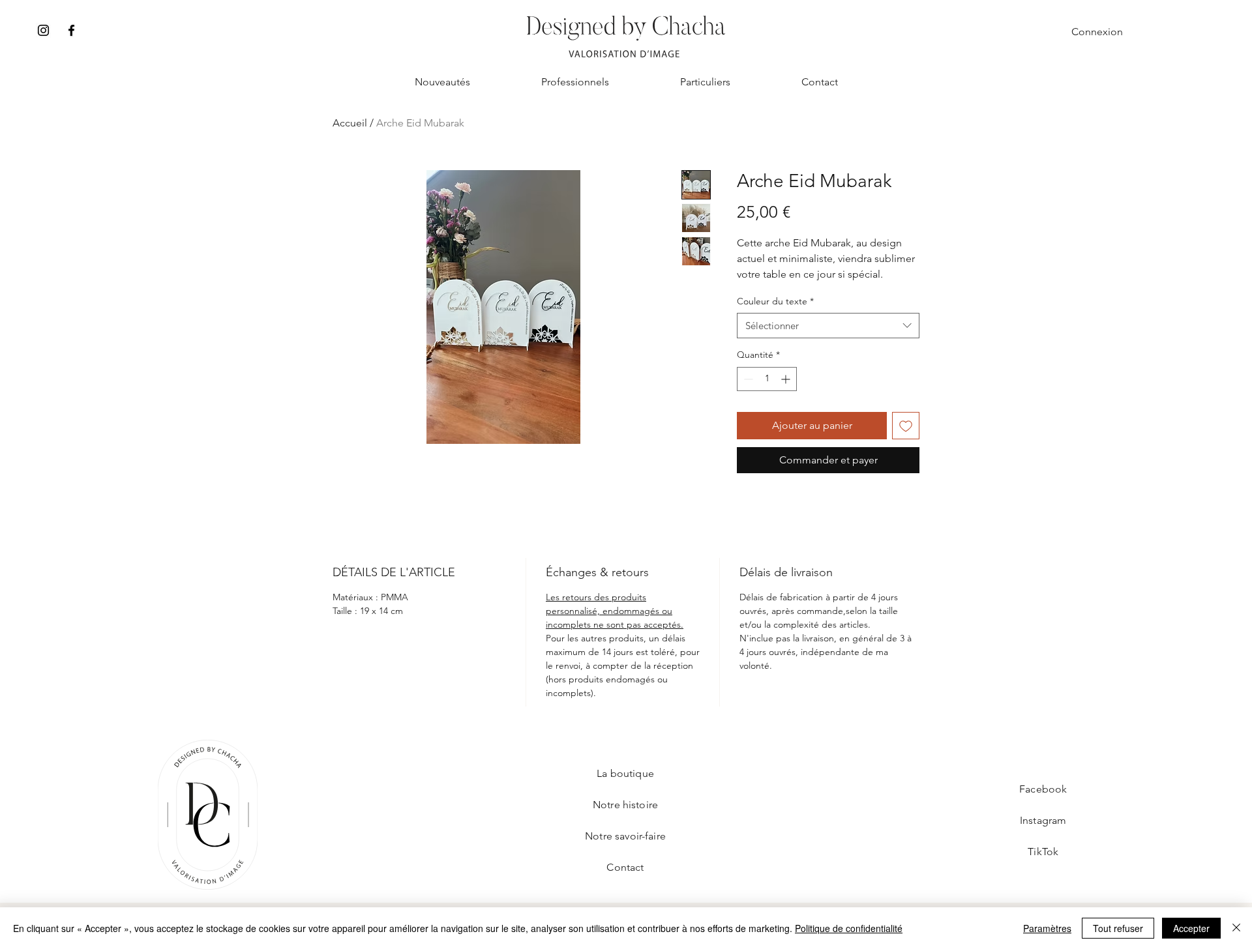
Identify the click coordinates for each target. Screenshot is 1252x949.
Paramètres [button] (1047, 928)
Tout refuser (1118, 928)
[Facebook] (71, 30)
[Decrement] (747, 379)
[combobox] (828, 325)
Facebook (1043, 789)
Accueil (350, 123)
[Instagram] (43, 30)
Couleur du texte (775, 301)
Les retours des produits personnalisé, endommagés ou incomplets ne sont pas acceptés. (614, 610)
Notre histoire (625, 804)
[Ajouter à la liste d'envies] (905, 425)
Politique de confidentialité (848, 928)
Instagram (1043, 820)
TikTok (1043, 851)
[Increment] (787, 379)
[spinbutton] (767, 379)
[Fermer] (1236, 928)
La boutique (625, 773)
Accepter (1191, 928)
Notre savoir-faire (625, 836)
